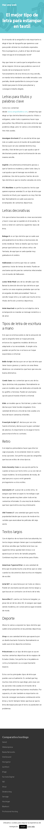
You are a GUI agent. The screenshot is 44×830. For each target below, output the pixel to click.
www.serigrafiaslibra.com (18, 111)
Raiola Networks (8, 752)
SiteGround (6, 757)
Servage (5, 796)
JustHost (5, 767)
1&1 (3, 781)
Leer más (31, 826)
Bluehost (5, 806)
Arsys (4, 786)
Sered (4, 742)
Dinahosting (7, 791)
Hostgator (6, 762)
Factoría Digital (8, 777)
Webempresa (7, 747)
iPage (4, 772)
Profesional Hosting (10, 811)
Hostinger (6, 801)
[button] (40, 5)
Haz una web (9, 5)
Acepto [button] (23, 826)
